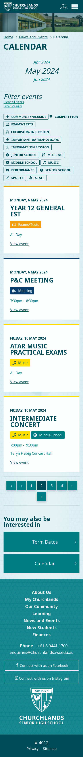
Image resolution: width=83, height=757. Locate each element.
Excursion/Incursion (30, 132)
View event (19, 243)
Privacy (33, 748)
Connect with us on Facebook (43, 665)
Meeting (55, 155)
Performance (22, 170)
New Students (42, 628)
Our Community (41, 606)
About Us (41, 592)
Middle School (24, 162)
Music (53, 162)
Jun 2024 (42, 79)
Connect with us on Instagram (43, 678)
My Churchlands (41, 599)
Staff (39, 178)
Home (8, 37)
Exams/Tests (22, 124)
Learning (41, 613)
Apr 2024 (41, 62)
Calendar (45, 563)
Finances (41, 635)
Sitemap (50, 748)
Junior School (24, 155)
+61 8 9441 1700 (53, 645)
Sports (17, 178)
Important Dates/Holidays (35, 140)
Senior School (58, 170)
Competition (66, 117)
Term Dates (45, 542)
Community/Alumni (28, 117)
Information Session (30, 147)
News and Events (33, 37)
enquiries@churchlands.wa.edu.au (42, 652)
